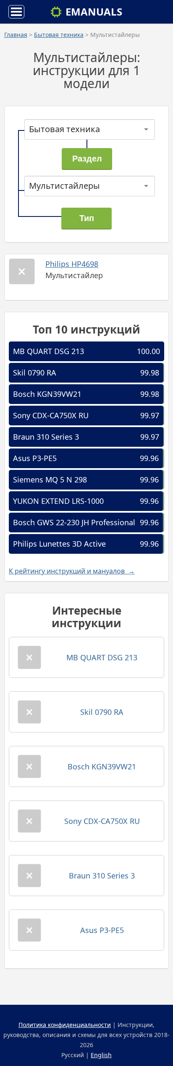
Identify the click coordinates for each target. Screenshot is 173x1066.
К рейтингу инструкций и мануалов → (72, 571)
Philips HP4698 (71, 264)
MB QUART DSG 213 (48, 351)
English (101, 1055)
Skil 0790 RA (34, 372)
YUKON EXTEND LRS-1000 (58, 501)
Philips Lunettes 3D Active (59, 544)
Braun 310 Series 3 (46, 437)
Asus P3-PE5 (35, 458)
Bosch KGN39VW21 (47, 394)
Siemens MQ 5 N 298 (50, 479)
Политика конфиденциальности (64, 1025)
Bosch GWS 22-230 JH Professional (74, 522)
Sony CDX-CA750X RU (51, 415)
